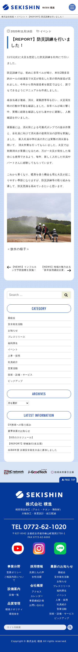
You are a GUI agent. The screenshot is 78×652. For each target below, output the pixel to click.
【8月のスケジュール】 (21, 437)
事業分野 (14, 566)
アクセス (37, 591)
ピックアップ (15, 381)
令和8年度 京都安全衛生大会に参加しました (32, 450)
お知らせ (13, 330)
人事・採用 (14, 355)
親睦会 (11, 318)
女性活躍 (37, 577)
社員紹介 (13, 362)
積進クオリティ (14, 609)
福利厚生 (13, 343)
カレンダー (37, 596)
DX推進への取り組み (19, 424)
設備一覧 (14, 594)
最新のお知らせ (62, 566)
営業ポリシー (14, 572)
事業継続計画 (36, 600)
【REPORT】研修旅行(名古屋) (25, 443)
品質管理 (14, 603)
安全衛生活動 (15, 324)
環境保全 (14, 614)
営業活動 (13, 368)
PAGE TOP (70, 479)
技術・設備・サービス (20, 374)
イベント (13, 349)
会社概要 (36, 585)
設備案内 (14, 588)
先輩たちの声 (36, 572)
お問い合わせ (36, 605)
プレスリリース (16, 337)
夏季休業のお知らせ (19, 431)
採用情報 (36, 566)
